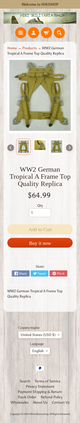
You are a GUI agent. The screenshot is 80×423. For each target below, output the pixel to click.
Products (29, 48)
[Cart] (46, 32)
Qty (40, 205)
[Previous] (10, 147)
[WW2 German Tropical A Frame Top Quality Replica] (23, 147)
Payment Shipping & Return (40, 392)
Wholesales (19, 402)
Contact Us (61, 402)
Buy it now (40, 243)
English (38, 351)
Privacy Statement (40, 386)
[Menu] (20, 32)
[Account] (33, 32)
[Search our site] (59, 32)
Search (25, 381)
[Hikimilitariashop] (40, 18)
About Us (40, 402)
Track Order (27, 397)
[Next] (69, 147)
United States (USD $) (38, 335)
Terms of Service (47, 381)
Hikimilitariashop (38, 413)
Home (12, 48)
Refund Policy (51, 397)
